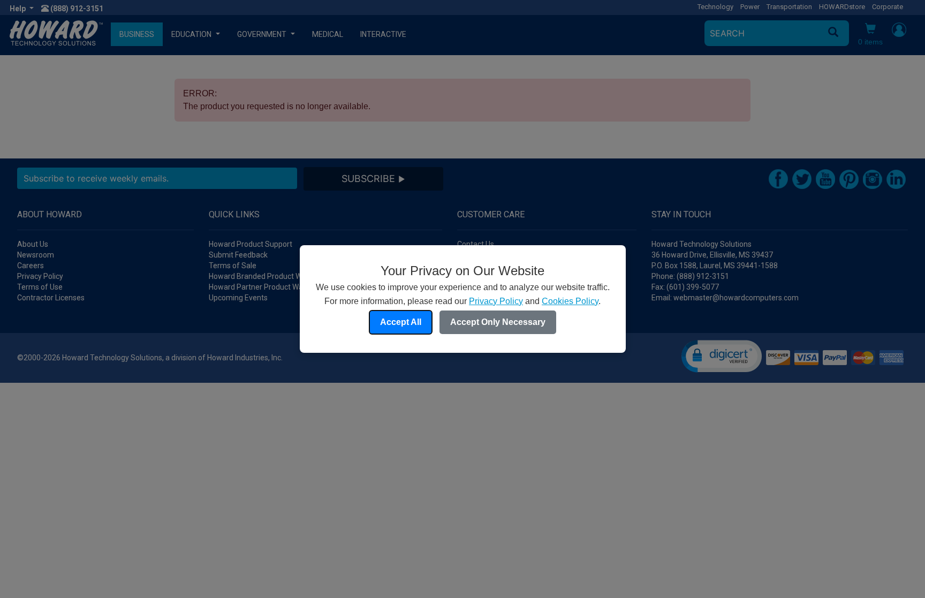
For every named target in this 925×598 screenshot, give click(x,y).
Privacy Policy (496, 301)
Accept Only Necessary (497, 322)
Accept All (400, 322)
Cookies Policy (570, 301)
